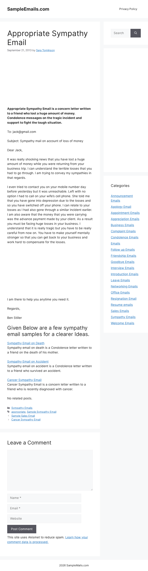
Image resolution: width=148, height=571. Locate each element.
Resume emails (122, 305)
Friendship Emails (123, 256)
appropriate (18, 411)
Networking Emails (124, 286)
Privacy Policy (128, 9)
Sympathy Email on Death (25, 343)
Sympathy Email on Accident (28, 361)
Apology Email (121, 207)
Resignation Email (123, 298)
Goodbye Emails (122, 262)
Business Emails (122, 225)
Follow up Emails (123, 249)
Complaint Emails (123, 231)
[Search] (135, 33)
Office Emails (120, 292)
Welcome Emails (122, 323)
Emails (115, 243)
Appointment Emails (125, 213)
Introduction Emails (124, 274)
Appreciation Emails (125, 219)
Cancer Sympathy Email (24, 380)
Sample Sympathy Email (41, 411)
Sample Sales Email (23, 415)
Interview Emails (122, 268)
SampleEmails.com (28, 9)
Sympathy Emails (21, 407)
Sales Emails (120, 311)
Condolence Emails (124, 237)
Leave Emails (120, 280)
